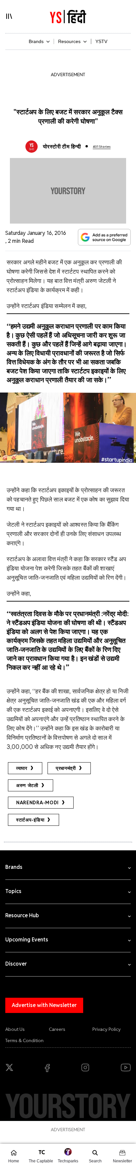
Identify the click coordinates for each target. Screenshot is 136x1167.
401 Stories (102, 146)
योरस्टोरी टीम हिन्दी (62, 146)
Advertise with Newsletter (44, 1005)
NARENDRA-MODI (37, 803)
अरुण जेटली (27, 785)
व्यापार (21, 768)
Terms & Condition (24, 1040)
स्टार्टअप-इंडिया (30, 820)
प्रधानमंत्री (66, 768)
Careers (57, 1029)
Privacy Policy (106, 1029)
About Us (15, 1029)
